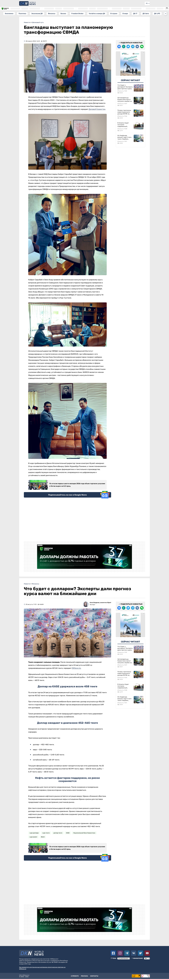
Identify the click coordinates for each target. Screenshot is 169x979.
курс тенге (46, 833)
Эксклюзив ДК (37, 13)
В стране (113, 13)
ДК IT (135, 13)
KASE (67, 833)
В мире (125, 13)
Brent (42, 837)
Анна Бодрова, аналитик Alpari (100, 602)
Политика (22, 13)
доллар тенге (57, 833)
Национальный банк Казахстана (84, 833)
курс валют (33, 837)
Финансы (51, 13)
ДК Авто (146, 13)
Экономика (9, 13)
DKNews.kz (76, 668)
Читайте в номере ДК (97, 13)
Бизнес (63, 13)
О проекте (75, 976)
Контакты (94, 976)
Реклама (84, 976)
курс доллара (34, 833)
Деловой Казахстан (97, 109)
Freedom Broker (77, 13)
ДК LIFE (157, 13)
